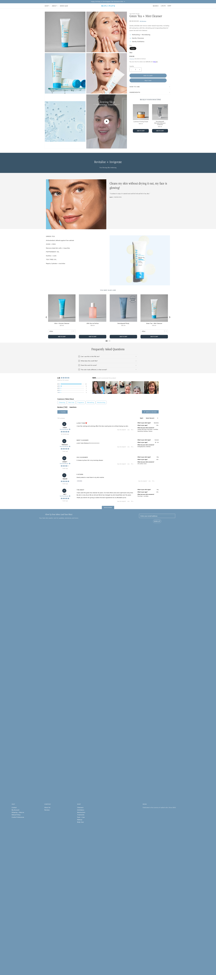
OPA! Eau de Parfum (93, 323)
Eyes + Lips (81, 817)
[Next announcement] (171, 1)
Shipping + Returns (18, 812)
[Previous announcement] (45, 1)
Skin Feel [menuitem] (71, 402)
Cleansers (80, 807)
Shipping (132, 58)
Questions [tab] (72, 407)
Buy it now (148, 80)
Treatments (80, 815)
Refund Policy (16, 815)
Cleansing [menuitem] (62, 402)
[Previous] (46, 317)
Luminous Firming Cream (140, 121)
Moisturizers (81, 812)
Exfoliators (80, 810)
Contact (14, 807)
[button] (47, 6)
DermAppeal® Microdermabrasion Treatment (160, 123)
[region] (125, 387)
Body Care (80, 822)
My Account (15, 810)
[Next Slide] (157, 387)
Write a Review (152, 412)
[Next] (169, 317)
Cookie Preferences (18, 817)
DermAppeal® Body (123, 323)
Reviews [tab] (62, 407)
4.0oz (132, 48)
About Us (47, 807)
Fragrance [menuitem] (80, 402)
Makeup (79, 820)
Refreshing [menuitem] (90, 402)
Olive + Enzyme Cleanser (61, 323)
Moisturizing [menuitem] (101, 402)
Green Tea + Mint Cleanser (154, 323)
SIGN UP (157, 521)
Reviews (47, 810)
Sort (142, 418)
